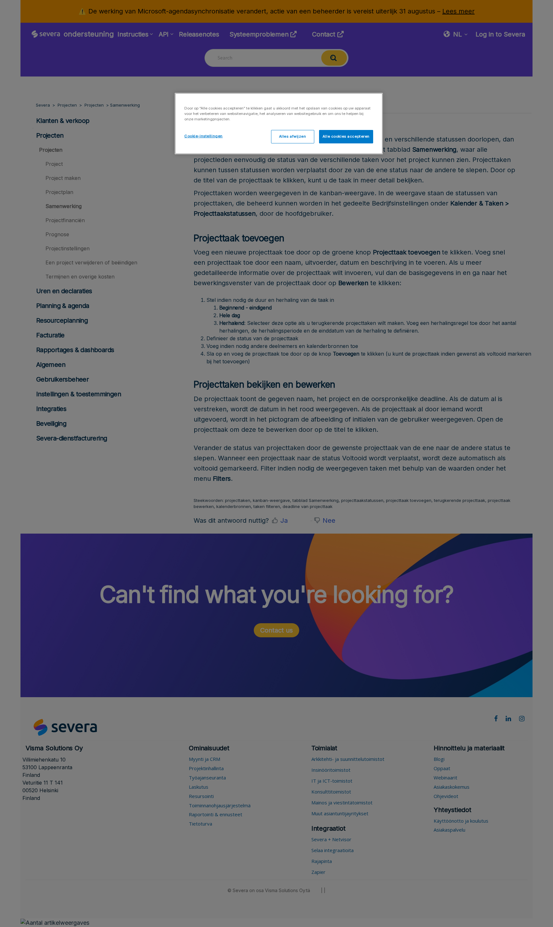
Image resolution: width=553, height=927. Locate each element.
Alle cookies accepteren (346, 136)
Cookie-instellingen (203, 136)
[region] (279, 123)
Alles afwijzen (292, 136)
